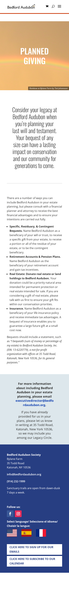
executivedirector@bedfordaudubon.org (35, 403)
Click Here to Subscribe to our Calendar (32, 561)
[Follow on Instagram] (18, 513)
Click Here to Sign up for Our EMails (31, 549)
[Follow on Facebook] (10, 513)
